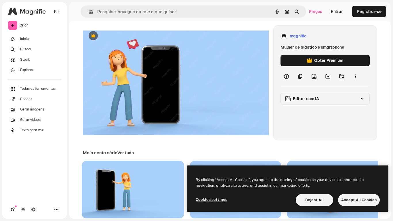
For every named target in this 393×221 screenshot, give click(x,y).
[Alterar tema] (33, 209)
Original (120, 36)
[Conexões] (12, 209)
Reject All (314, 199)
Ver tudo (125, 152)
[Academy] (23, 209)
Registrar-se (369, 11)
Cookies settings (211, 199)
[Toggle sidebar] (56, 11)
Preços (315, 11)
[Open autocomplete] (89, 11)
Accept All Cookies (359, 199)
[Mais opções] (355, 76)
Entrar (337, 11)
